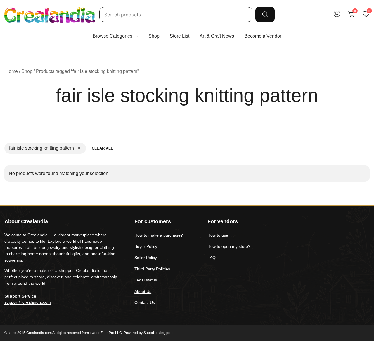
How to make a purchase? (158, 235)
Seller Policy (145, 257)
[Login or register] (337, 16)
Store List (179, 36)
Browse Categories (112, 36)
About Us (142, 291)
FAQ (211, 257)
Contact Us (144, 302)
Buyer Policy (145, 246)
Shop (154, 36)
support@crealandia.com (27, 302)
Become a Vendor (262, 36)
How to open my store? (228, 246)
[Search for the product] (265, 14)
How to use (217, 235)
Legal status (145, 280)
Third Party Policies (152, 269)
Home (11, 71)
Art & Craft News (217, 36)
